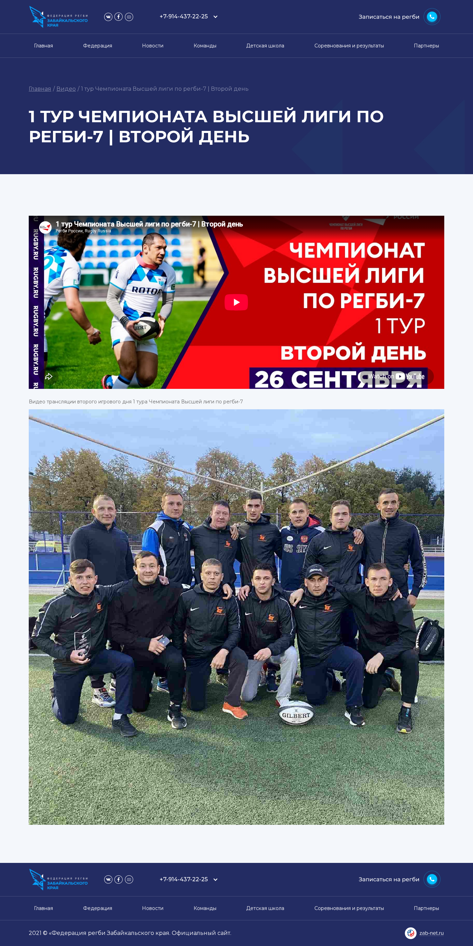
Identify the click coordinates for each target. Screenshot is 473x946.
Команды (205, 46)
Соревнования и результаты (349, 46)
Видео (66, 89)
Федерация (97, 46)
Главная (43, 46)
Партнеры (426, 46)
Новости (152, 46)
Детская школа (265, 46)
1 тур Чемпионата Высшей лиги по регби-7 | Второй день (165, 89)
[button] (187, 16)
